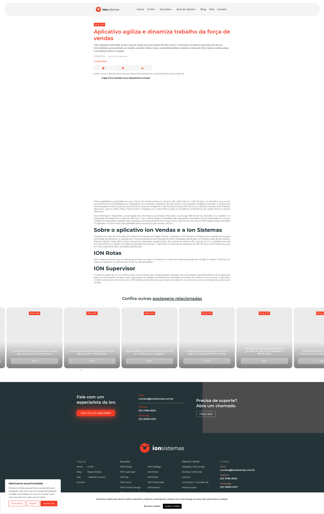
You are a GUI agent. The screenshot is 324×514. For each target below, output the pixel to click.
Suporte (186, 477)
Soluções (165, 9)
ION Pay (124, 477)
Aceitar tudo (49, 503)
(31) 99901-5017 (147, 419)
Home (140, 9)
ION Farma (125, 482)
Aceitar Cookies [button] (172, 506)
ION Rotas (153, 477)
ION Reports (154, 487)
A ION (150, 9)
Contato (222, 9)
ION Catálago (154, 467)
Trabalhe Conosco (96, 477)
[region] (33, 494)
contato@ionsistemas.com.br (155, 398)
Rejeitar (33, 503)
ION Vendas (126, 467)
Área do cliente (185, 9)
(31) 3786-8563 (147, 410)
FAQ (211, 9)
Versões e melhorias (192, 472)
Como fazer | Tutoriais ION (195, 482)
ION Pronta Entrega (130, 487)
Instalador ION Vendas (193, 467)
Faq (78, 477)
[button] (47, 361)
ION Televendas (156, 482)
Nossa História (94, 472)
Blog (203, 9)
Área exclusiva (189, 487)
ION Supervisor (127, 472)
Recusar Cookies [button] (152, 506)
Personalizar (17, 503)
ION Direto (153, 472)
